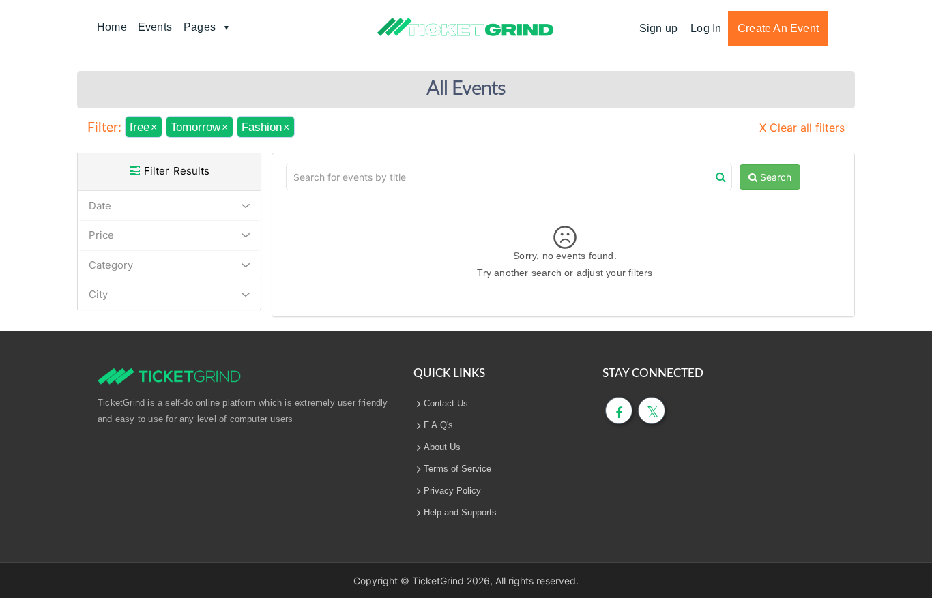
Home (112, 27)
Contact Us (446, 403)
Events (155, 27)
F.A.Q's (438, 425)
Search (774, 177)
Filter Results (174, 170)
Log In (705, 28)
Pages (200, 27)
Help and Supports (460, 512)
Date (100, 205)
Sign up (658, 28)
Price (101, 234)
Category (111, 264)
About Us (442, 447)
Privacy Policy (452, 490)
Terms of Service (457, 469)
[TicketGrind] (465, 27)
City (98, 294)
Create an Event (778, 28)
